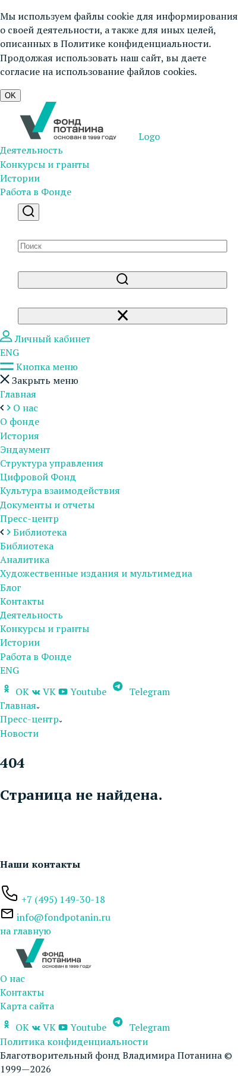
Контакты (22, 601)
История (19, 435)
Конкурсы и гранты (44, 164)
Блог (10, 587)
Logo (148, 136)
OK (10, 95)
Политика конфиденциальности (74, 1041)
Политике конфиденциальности (135, 43)
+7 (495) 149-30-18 (63, 899)
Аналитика (24, 559)
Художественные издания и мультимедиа (96, 573)
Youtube (88, 691)
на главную (25, 930)
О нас (12, 978)
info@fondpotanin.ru (64, 917)
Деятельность (31, 150)
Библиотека (27, 545)
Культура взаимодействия (60, 490)
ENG (9, 352)
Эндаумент (25, 449)
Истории (20, 177)
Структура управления (51, 463)
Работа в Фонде (35, 191)
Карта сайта (27, 1005)
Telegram (148, 691)
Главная (18, 394)
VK (49, 691)
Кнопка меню (46, 366)
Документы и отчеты (47, 504)
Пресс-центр (29, 518)
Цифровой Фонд (38, 476)
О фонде (19, 421)
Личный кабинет (51, 338)
